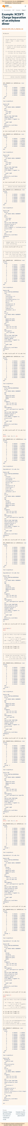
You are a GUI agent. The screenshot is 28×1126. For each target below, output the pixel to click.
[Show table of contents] (25, 10)
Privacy (22, 1123)
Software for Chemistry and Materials (13, 1123)
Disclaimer (6, 1124)
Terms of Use (15, 1124)
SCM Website (20, 1)
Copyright (20, 1124)
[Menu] (25, 6)
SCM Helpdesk (8, 2)
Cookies (10, 1124)
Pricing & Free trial (17, 2)
